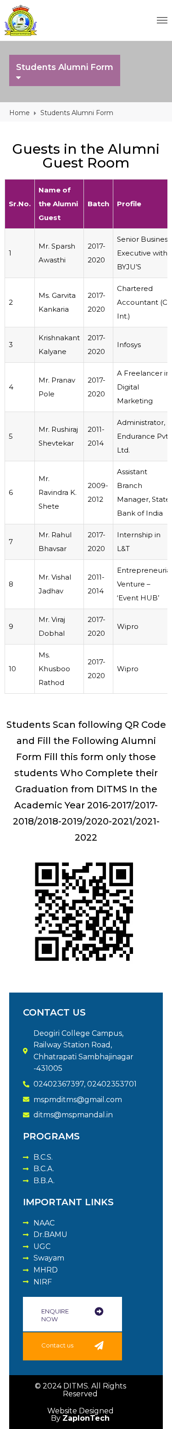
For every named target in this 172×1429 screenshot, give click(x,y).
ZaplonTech (86, 1418)
